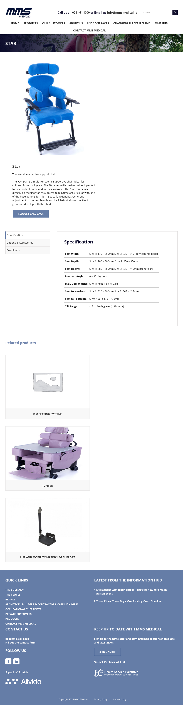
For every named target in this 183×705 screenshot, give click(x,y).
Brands (10, 599)
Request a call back (17, 638)
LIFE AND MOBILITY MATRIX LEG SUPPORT (47, 557)
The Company (14, 589)
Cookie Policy (119, 699)
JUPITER (48, 485)
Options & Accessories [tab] (19, 242)
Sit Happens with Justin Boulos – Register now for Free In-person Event (132, 591)
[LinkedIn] (16, 661)
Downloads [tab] (13, 250)
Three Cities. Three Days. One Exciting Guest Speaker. (129, 601)
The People (12, 594)
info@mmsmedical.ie (122, 12)
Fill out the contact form (20, 642)
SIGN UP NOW (107, 652)
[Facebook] (8, 661)
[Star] (46, 109)
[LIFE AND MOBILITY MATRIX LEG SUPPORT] (48, 500)
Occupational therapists (23, 609)
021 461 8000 (81, 12)
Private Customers (18, 614)
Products (12, 618)
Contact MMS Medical (20, 623)
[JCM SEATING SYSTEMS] (48, 356)
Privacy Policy (100, 699)
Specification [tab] (15, 235)
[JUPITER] (48, 428)
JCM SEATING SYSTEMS (47, 414)
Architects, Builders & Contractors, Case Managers (41, 604)
